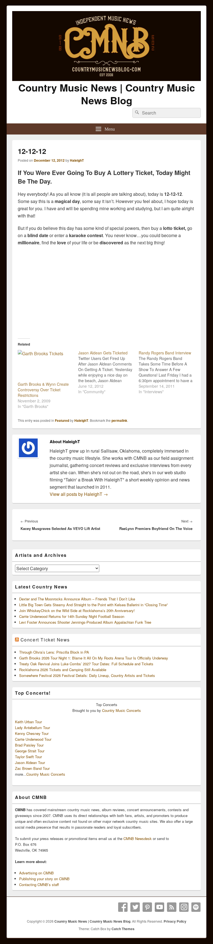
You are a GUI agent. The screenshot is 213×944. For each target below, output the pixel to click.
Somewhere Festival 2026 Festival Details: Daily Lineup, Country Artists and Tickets (87, 675)
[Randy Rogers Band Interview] (169, 372)
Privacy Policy (175, 921)
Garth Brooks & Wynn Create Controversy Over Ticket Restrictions (43, 389)
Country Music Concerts (121, 710)
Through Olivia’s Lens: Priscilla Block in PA (54, 652)
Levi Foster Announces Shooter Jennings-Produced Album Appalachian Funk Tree (85, 622)
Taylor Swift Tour (28, 756)
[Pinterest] (147, 907)
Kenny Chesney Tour (32, 733)
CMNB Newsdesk (137, 838)
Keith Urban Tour (28, 721)
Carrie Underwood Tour (33, 739)
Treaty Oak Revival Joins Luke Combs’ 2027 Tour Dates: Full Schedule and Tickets (86, 663)
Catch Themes (123, 928)
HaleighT (77, 160)
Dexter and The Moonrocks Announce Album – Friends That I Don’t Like (77, 599)
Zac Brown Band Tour (32, 768)
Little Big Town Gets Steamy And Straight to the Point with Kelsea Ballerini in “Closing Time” (93, 604)
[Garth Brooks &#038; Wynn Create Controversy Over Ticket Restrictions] (45, 365)
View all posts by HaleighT (79, 494)
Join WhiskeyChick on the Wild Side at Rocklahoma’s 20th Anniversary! (77, 610)
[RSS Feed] (171, 907)
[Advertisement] (106, 290)
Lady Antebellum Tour (32, 727)
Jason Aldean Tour (30, 762)
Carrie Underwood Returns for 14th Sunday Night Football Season (71, 616)
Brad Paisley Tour (29, 745)
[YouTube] (159, 907)
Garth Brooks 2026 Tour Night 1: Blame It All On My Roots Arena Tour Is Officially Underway (93, 658)
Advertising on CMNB (36, 873)
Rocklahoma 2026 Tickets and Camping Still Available (62, 669)
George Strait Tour (29, 750)
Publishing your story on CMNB (44, 878)
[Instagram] (184, 907)
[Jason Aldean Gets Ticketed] (108, 372)
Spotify (196, 907)
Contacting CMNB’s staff (39, 884)
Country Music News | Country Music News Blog (106, 93)
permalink (119, 420)
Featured (62, 420)
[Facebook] (123, 907)
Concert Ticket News (45, 639)
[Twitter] (135, 907)
